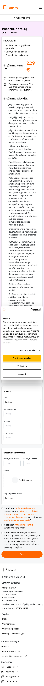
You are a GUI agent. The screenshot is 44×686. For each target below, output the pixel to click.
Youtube (10, 672)
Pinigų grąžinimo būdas (13, 494)
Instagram (11, 676)
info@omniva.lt (8, 588)
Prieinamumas (8, 624)
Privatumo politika (10, 629)
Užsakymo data (30, 459)
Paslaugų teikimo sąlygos (13, 633)
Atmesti (22, 374)
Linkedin (10, 681)
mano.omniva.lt (8, 651)
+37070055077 (21, 608)
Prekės (6, 471)
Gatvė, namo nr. (10, 409)
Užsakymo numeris (11, 459)
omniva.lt (5, 646)
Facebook (10, 667)
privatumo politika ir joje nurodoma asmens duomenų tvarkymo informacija (21, 514)
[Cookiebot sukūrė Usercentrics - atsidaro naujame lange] (31, 309)
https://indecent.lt (24, 525)
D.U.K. (4, 619)
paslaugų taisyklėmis (25, 508)
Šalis (6, 397)
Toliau (22, 554)
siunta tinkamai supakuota (17, 520)
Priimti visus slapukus (26, 350)
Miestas (7, 421)
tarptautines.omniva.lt (12, 656)
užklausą (38, 604)
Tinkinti (20, 366)
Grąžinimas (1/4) (22, 18)
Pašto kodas (9, 433)
